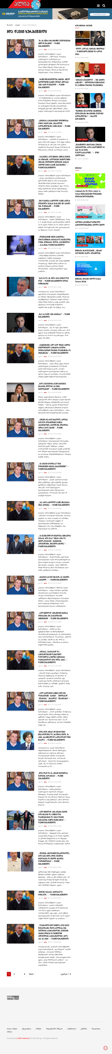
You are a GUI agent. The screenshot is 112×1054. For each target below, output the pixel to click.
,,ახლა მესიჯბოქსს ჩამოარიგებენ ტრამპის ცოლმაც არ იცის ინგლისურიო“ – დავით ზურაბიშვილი (53, 386)
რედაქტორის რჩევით (54, 1029)
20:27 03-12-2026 (55, 434)
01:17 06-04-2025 (55, 942)
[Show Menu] (98, 6)
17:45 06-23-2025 (55, 898)
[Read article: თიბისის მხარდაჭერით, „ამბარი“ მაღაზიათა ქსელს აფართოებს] (90, 240)
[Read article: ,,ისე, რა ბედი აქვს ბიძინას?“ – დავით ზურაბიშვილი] (20, 322)
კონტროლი (71, 1029)
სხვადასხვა (96, 1029)
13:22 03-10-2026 (55, 472)
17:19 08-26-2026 (82, 228)
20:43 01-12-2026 (55, 622)
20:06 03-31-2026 (55, 320)
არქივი (9, 1032)
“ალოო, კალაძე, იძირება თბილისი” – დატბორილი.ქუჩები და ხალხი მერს (90, 51)
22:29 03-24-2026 (55, 392)
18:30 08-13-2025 (55, 867)
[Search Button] (103, 6)
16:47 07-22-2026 (55, 132)
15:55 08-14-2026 (82, 88)
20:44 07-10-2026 (55, 171)
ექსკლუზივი (26, 1029)
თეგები (17, 25)
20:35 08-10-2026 (55, 91)
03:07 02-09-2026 (55, 550)
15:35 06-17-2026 (55, 287)
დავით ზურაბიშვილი (29, 25)
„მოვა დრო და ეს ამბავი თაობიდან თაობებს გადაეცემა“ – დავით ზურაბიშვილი (53, 776)
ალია (45, 49)
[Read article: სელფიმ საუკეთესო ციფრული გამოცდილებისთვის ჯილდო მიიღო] (90, 211)
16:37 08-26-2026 (82, 256)
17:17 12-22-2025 (55, 704)
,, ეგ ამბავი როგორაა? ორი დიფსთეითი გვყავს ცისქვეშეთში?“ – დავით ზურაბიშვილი (53, 466)
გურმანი (84, 1029)
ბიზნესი (39, 1029)
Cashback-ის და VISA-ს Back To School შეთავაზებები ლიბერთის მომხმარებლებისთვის (88, 194)
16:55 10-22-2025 (55, 782)
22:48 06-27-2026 (55, 248)
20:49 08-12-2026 (55, 49)
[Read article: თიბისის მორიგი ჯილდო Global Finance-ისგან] (90, 268)
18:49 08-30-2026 (82, 200)
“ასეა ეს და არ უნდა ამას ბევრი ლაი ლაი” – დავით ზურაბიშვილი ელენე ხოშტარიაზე (53, 281)
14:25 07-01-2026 (55, 212)
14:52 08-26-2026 (82, 285)
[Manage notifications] (105, 1048)
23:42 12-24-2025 (55, 666)
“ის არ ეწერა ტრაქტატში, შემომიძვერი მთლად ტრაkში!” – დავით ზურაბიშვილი (54, 43)
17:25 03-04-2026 (55, 508)
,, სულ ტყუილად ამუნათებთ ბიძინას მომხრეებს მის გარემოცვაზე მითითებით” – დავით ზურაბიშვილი (53, 615)
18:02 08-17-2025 (55, 826)
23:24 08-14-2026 (82, 57)
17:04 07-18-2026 (82, 159)
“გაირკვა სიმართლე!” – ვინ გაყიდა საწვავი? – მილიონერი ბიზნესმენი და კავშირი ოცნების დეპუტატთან (90, 82)
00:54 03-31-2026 (55, 356)
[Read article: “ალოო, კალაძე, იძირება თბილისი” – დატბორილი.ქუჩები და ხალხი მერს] (90, 38)
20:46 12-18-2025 (55, 743)
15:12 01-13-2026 (55, 583)
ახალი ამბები (82, 43)
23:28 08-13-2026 (82, 122)
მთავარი (10, 25)
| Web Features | (23, 1038)
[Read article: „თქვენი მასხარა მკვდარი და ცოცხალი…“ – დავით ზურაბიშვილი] (20, 900)
